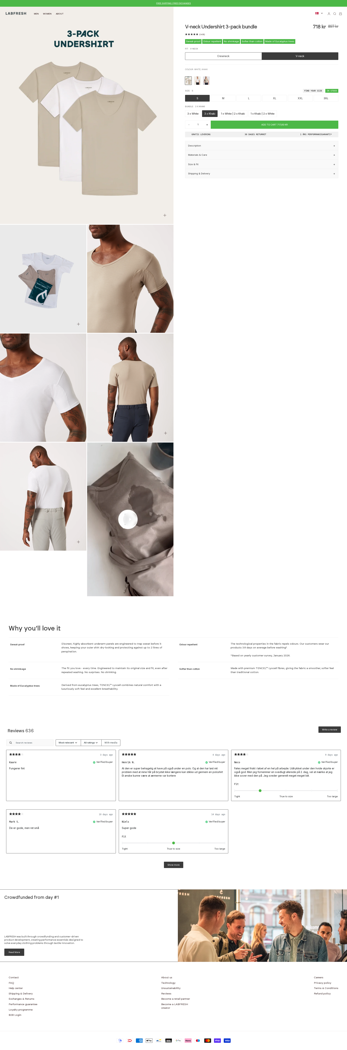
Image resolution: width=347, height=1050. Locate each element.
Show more (174, 865)
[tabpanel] (173, 805)
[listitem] (188, 80)
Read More (14, 952)
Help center (16, 988)
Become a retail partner (175, 999)
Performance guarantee (23, 1004)
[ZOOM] (164, 215)
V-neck (300, 56)
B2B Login (15, 1015)
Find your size (313, 91)
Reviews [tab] (21, 731)
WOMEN (47, 14)
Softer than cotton (252, 41)
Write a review (329, 729)
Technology (168, 983)
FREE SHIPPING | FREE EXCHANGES (173, 3)
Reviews (166, 993)
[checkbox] (111, 743)
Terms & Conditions (326, 988)
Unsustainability (171, 988)
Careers (318, 977)
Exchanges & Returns (21, 999)
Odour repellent (212, 41)
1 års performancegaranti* (316, 134)
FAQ (11, 983)
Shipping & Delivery (21, 993)
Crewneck (223, 56)
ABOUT (60, 14)
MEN (36, 14)
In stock (332, 91)
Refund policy (322, 993)
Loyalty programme (21, 1010)
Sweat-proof (193, 41)
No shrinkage (231, 41)
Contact (14, 977)
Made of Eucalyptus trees (279, 41)
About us (166, 977)
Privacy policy (322, 983)
